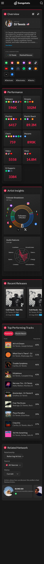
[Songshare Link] (38, 14)
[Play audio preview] (8, 345)
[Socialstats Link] (33, 14)
